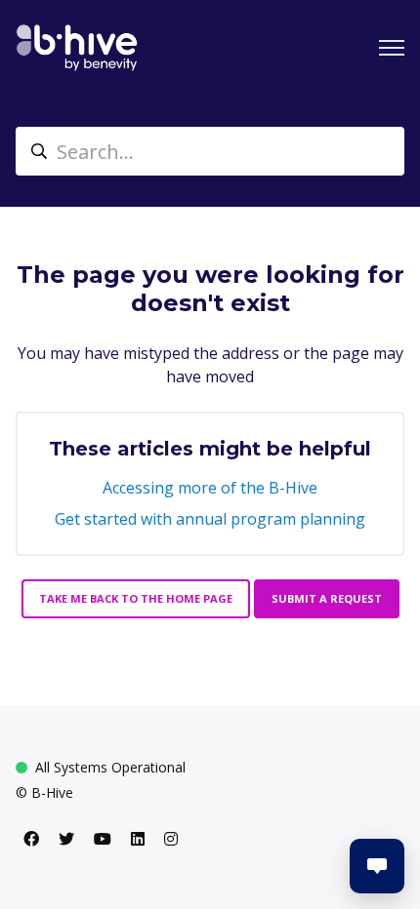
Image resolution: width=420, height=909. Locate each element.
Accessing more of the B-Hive (210, 487)
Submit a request (327, 598)
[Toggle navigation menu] (391, 47)
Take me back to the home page (135, 598)
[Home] (77, 47)
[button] (377, 866)
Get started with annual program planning (210, 519)
